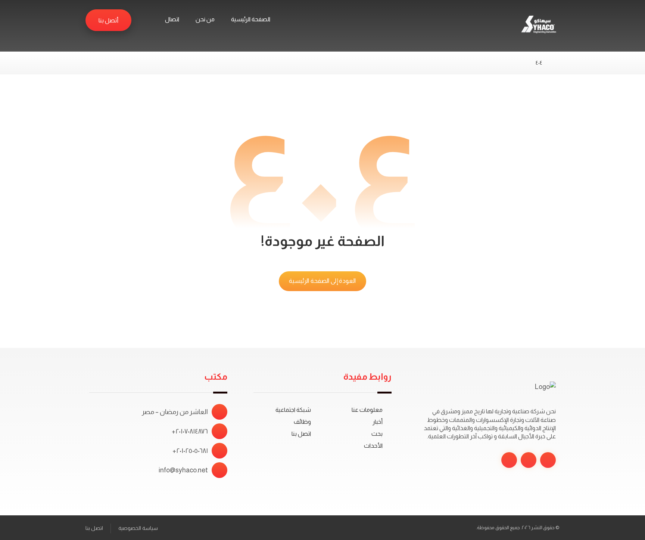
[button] (144, 20)
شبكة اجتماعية (293, 410)
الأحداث (373, 445)
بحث (377, 434)
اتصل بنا (301, 434)
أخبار (378, 422)
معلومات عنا (367, 410)
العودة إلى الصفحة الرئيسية (322, 281)
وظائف (302, 422)
